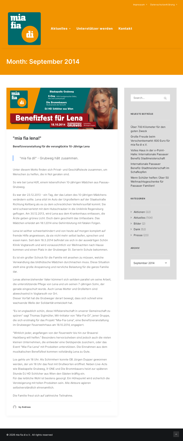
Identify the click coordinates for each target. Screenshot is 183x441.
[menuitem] (140, 4)
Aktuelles (59, 28)
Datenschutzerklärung (162, 4)
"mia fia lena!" (27, 138)
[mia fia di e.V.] (24, 28)
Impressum (139, 4)
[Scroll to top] (176, 434)
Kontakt (125, 28)
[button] (62, 108)
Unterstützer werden (94, 28)
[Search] (150, 97)
